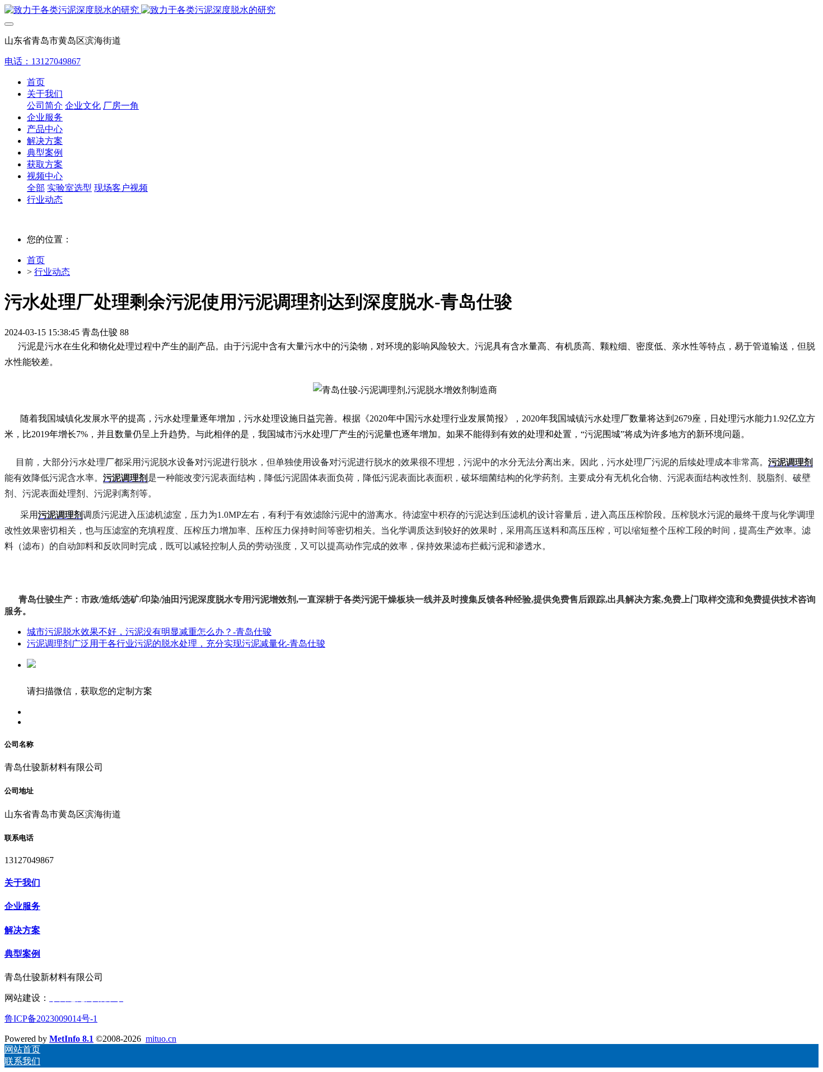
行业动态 (52, 272)
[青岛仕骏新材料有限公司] (411, 10)
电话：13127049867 (42, 61)
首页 (36, 82)
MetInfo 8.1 (71, 1038)
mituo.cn (161, 1038)
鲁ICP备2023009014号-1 (50, 1018)
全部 (36, 188)
